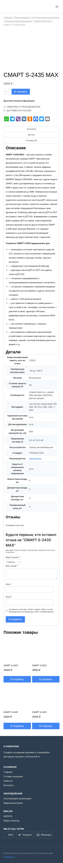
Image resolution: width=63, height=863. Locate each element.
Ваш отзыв (12, 566)
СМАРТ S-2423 (11, 665)
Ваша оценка (13, 557)
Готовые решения (13, 776)
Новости (8, 780)
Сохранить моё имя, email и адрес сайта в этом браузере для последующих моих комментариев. (31, 610)
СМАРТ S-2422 (39, 665)
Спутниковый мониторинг (18, 798)
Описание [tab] (31, 129)
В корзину (20, 91)
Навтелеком (35, 458)
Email (9, 597)
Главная (8, 772)
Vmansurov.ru (9, 857)
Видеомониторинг (13, 803)
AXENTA (8, 816)
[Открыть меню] (56, 6)
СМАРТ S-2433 (39, 712)
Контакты (9, 785)
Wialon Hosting (11, 820)
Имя (9, 584)
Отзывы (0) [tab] (31, 140)
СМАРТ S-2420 (11, 712)
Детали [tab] (31, 135)
